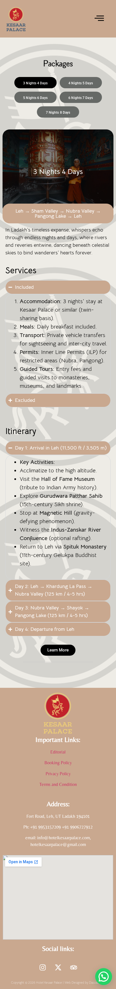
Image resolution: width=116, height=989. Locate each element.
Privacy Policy (58, 773)
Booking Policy (58, 762)
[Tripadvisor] (73, 968)
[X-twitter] (58, 968)
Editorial (58, 752)
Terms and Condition (58, 784)
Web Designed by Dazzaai (81, 982)
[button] (103, 976)
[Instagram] (42, 968)
